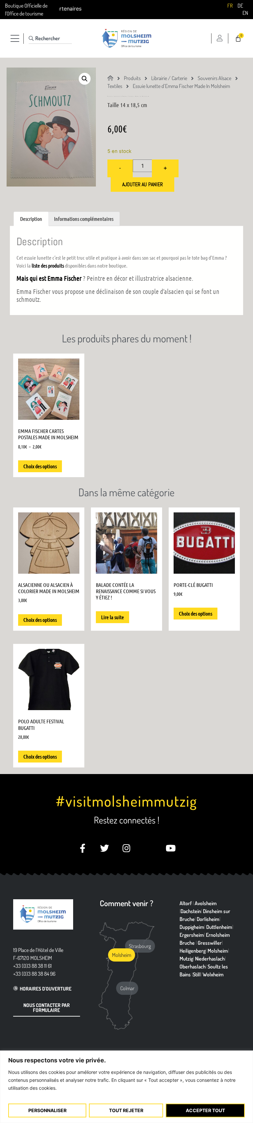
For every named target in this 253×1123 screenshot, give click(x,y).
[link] (230, 5)
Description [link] (31, 219)
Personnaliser (47, 1110)
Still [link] (197, 974)
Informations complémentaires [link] (83, 219)
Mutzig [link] (186, 958)
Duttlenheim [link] (219, 927)
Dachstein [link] (191, 911)
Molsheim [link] (218, 950)
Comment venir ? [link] (126, 903)
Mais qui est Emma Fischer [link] (49, 278)
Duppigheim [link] (192, 927)
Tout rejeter (126, 1110)
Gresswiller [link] (210, 942)
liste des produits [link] (48, 265)
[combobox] (50, 38)
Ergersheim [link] (192, 935)
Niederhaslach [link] (210, 958)
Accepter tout (205, 1110)
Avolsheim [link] (206, 903)
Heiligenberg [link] (193, 950)
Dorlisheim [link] (208, 919)
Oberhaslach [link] (193, 966)
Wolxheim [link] (213, 974)
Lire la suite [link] (112, 617)
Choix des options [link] (40, 466)
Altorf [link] (186, 903)
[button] (85, 79)
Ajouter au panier (142, 184)
